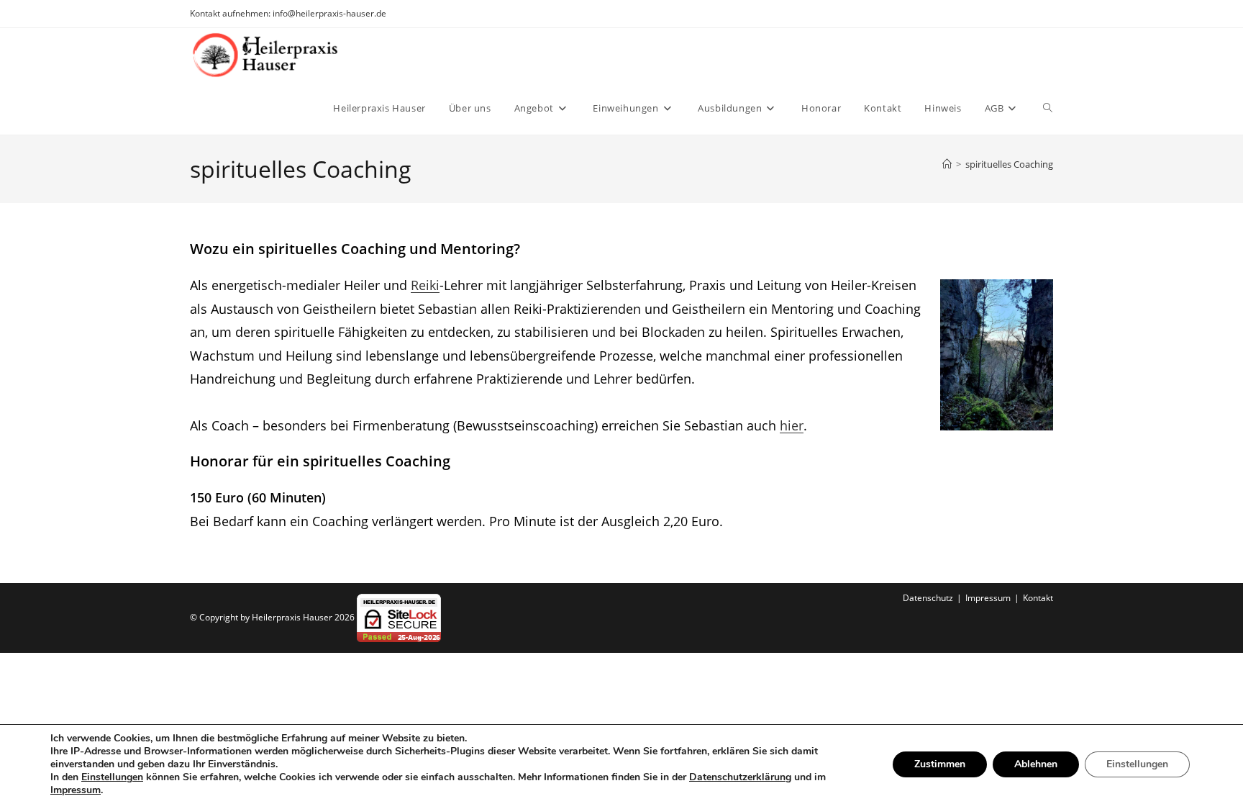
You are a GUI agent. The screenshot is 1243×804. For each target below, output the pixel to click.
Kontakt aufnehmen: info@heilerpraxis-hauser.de (288, 13)
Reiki (425, 285)
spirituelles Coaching (1009, 164)
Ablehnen (1035, 764)
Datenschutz (928, 598)
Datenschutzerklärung (740, 777)
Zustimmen (939, 764)
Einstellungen (112, 777)
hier (791, 425)
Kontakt (1038, 598)
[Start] (947, 164)
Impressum (988, 598)
